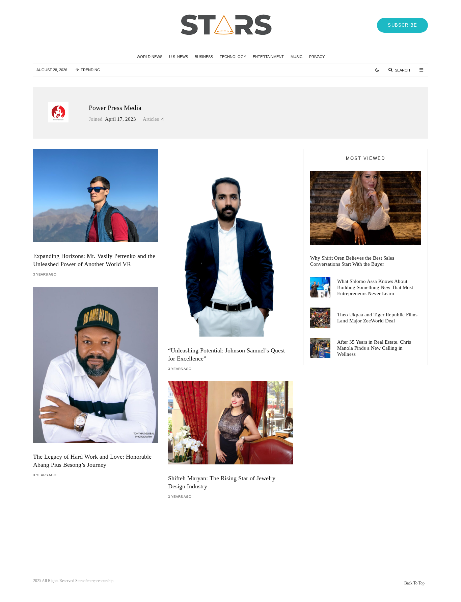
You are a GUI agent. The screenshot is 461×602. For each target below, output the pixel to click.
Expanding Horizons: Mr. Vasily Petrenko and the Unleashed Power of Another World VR (94, 260)
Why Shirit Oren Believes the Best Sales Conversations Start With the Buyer (352, 261)
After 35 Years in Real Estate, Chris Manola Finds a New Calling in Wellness (374, 348)
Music (296, 57)
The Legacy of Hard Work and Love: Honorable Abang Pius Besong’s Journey (92, 460)
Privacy (317, 57)
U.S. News (178, 57)
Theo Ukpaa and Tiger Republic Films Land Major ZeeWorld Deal (377, 317)
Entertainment (268, 57)
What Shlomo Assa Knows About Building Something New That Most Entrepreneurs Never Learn (375, 287)
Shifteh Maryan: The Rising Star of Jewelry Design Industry (221, 482)
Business (204, 57)
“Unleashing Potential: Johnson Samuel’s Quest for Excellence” (226, 354)
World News (149, 57)
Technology (233, 57)
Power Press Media (115, 107)
